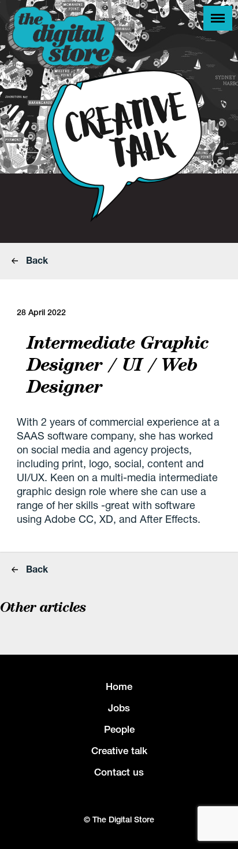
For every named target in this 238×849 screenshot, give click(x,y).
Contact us (119, 772)
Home (119, 686)
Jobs (119, 708)
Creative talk (119, 750)
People (119, 729)
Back (36, 259)
